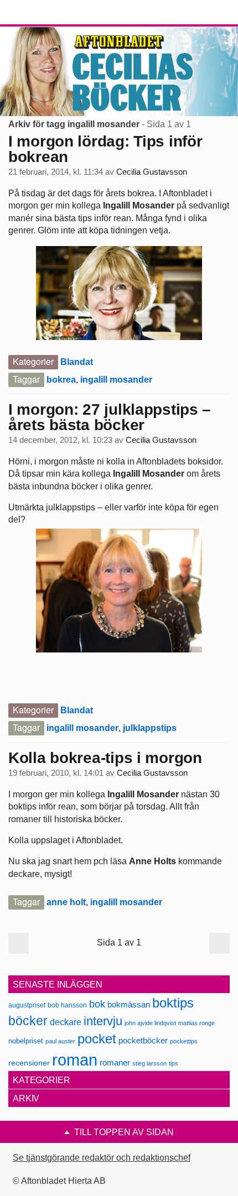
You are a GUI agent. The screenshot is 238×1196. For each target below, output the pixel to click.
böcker (28, 1021)
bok (97, 1004)
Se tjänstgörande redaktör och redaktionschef (101, 1157)
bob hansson (67, 1005)
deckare (65, 1022)
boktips (173, 1002)
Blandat (76, 362)
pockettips (184, 1041)
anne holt (66, 902)
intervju (103, 1021)
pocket (96, 1038)
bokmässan (128, 1004)
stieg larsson (149, 1063)
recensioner (29, 1062)
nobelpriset (25, 1041)
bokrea (61, 379)
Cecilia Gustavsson (151, 172)
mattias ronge (196, 1023)
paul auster (60, 1041)
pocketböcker (143, 1040)
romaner (115, 1062)
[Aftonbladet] (49, 13)
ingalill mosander (116, 379)
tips (173, 1063)
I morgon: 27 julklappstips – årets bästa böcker (109, 417)
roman (74, 1060)
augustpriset (26, 1005)
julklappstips (150, 728)
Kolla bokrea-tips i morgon (105, 757)
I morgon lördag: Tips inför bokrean (105, 149)
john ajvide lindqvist (150, 1023)
